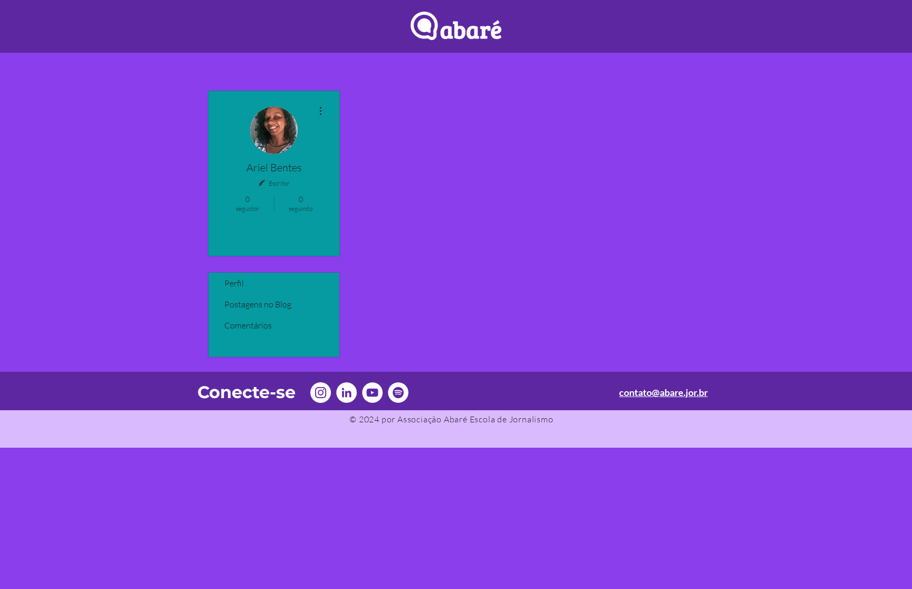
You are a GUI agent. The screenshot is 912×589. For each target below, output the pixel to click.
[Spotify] (398, 392)
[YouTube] (372, 392)
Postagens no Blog (257, 304)
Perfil (234, 283)
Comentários (248, 325)
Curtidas (240, 346)
